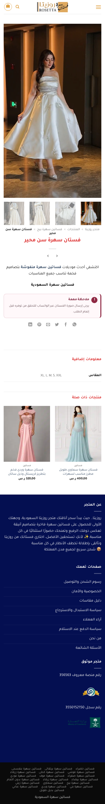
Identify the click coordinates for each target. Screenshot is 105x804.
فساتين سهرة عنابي (25, 786)
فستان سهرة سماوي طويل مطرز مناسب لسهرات (78, 472)
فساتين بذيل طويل (52, 790)
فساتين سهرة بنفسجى (26, 769)
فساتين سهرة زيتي (27, 783)
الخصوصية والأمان (86, 592)
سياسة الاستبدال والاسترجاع (78, 611)
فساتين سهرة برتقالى (58, 769)
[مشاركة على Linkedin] (30, 325)
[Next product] (57, 257)
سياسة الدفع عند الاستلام (80, 629)
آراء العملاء (92, 620)
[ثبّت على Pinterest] (39, 325)
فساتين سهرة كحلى (51, 772)
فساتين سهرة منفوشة (41, 268)
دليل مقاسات (90, 601)
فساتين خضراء (85, 769)
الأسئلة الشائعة (88, 648)
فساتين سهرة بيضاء (85, 779)
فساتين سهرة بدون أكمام (23, 779)
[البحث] (17, 7)
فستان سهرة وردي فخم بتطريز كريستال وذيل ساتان (27, 472)
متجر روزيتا (92, 229)
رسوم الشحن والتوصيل (82, 582)
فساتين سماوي (53, 783)
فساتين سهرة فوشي (81, 772)
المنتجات (73, 229)
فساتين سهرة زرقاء (23, 772)
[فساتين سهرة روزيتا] (52, 7)
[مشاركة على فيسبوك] (66, 325)
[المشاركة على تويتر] (57, 325)
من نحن (95, 639)
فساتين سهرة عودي (23, 776)
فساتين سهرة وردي (53, 786)
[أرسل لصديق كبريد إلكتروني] (48, 325)
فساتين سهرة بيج (49, 229)
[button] (98, 7)
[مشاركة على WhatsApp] (75, 325)
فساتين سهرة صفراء (81, 776)
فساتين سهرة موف (51, 776)
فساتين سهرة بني (81, 786)
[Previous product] (48, 257)
